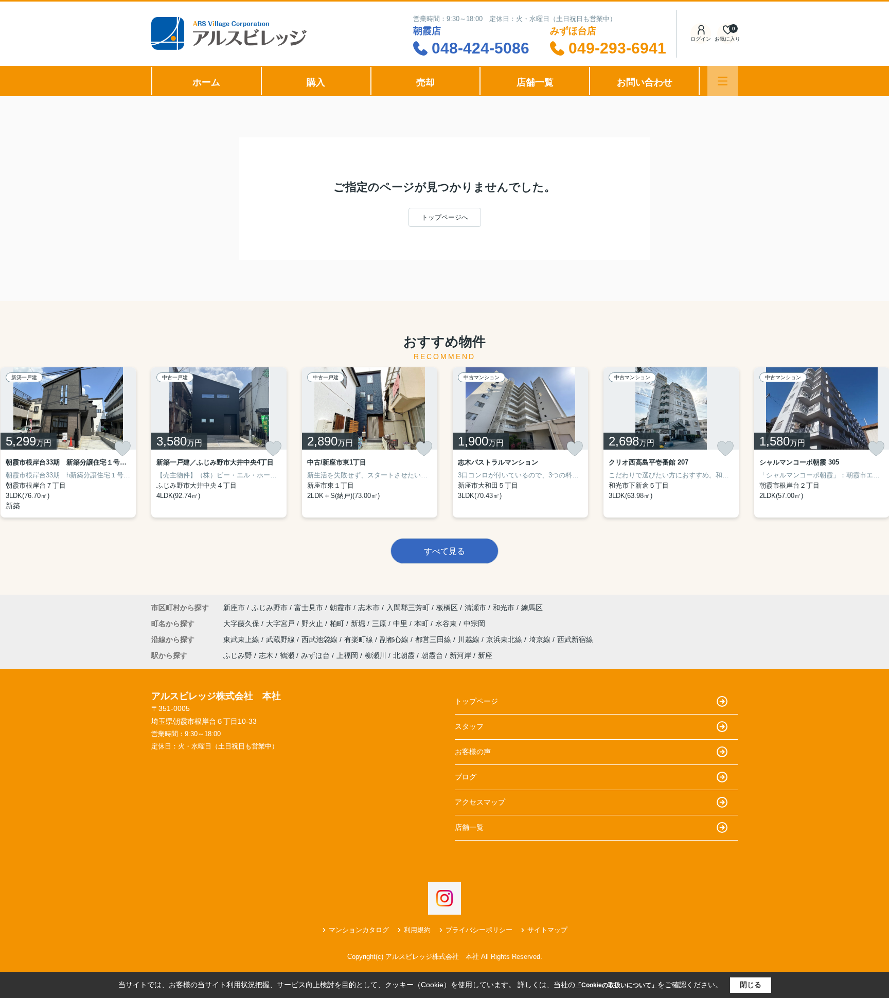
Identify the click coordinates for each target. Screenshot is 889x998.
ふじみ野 (237, 655)
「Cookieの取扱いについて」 (616, 985)
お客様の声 (473, 751)
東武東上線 (242, 639)
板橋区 (447, 607)
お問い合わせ (644, 82)
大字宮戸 (281, 623)
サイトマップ (547, 930)
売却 (425, 82)
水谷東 (447, 623)
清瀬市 (475, 607)
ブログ (465, 777)
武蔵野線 (281, 639)
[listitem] (219, 442)
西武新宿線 (575, 639)
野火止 (313, 623)
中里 (401, 623)
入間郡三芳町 (408, 607)
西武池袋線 (320, 639)
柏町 (338, 623)
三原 (380, 623)
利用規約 (417, 930)
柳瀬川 (375, 655)
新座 (485, 655)
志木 (266, 655)
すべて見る (444, 551)
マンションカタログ (359, 930)
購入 (316, 82)
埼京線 (541, 639)
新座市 (234, 607)
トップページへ (444, 217)
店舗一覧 (535, 82)
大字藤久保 (242, 623)
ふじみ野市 (270, 607)
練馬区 (532, 607)
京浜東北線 (505, 639)
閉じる (750, 985)
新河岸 (460, 655)
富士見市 (308, 607)
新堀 (359, 623)
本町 (422, 623)
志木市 (369, 607)
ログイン (700, 39)
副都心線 (395, 639)
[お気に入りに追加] (122, 448)
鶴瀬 (287, 655)
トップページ (476, 701)
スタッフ (469, 726)
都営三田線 (434, 639)
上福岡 (347, 655)
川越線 (470, 639)
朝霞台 (432, 655)
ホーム (206, 82)
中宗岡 (474, 623)
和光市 (503, 607)
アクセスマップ (480, 802)
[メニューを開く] (723, 81)
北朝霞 (404, 655)
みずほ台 (315, 655)
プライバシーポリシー (479, 930)
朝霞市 (340, 607)
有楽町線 (359, 639)
